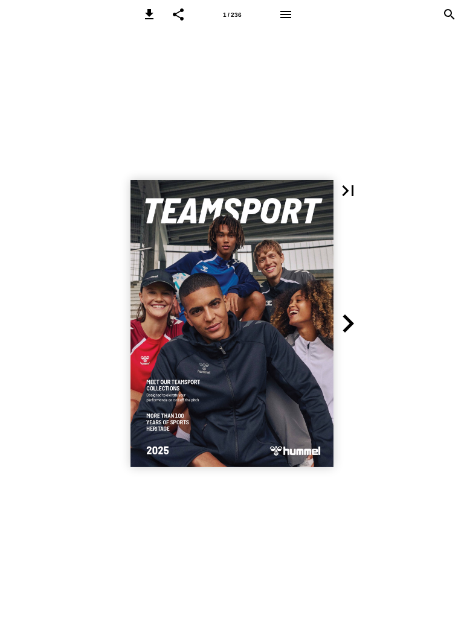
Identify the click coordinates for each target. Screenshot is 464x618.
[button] (149, 14)
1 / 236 (232, 14)
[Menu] (285, 14)
